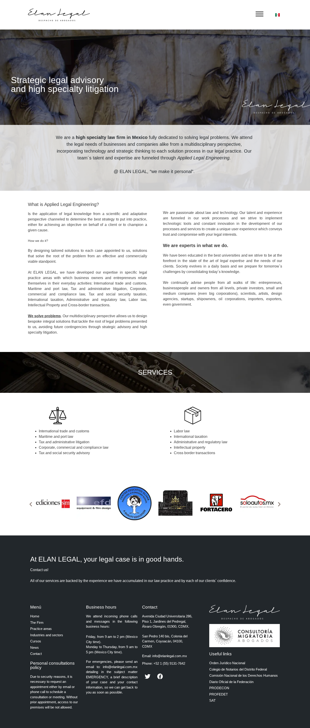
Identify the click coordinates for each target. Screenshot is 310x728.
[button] (31, 504)
